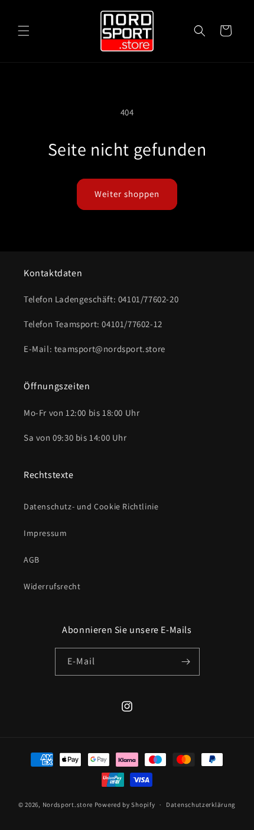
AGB (32, 559)
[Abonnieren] (186, 662)
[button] (24, 31)
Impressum (45, 533)
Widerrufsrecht (52, 586)
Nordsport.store (68, 804)
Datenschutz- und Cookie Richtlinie (91, 506)
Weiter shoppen (127, 193)
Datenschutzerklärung (201, 804)
